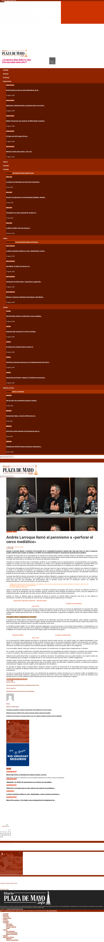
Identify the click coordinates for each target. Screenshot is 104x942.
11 (2, 833)
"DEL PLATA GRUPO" (51, 910)
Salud (7, 928)
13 (5, 833)
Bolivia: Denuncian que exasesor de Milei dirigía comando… (25, 121)
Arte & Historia (10, 246)
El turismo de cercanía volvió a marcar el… (20, 347)
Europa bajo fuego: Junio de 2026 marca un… (21, 416)
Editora (9, 547)
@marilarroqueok (42, 600)
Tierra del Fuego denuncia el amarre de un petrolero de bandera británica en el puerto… (21, 12)
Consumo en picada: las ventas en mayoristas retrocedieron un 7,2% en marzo (29, 710)
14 (7, 833)
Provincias (6, 77)
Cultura (5, 238)
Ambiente (9, 395)
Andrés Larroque (11, 679)
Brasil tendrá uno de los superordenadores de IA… (22, 90)
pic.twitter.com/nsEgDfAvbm (74, 603)
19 (4, 835)
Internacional (7, 81)
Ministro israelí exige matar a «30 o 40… (19, 151)
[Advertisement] (52, 35)
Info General (9, 925)
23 (10, 835)
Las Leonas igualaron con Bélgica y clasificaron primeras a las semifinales (18, 14)
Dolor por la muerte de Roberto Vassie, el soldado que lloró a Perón (22, 685)
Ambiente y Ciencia (8, 388)
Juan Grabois (19, 679)
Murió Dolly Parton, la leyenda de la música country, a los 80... (26, 775)
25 (2, 836)
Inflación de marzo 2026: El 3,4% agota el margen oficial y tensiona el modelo (28, 713)
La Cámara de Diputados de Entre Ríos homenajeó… (23, 182)
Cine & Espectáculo (11, 779)
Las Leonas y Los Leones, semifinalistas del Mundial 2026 (13, 8)
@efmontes (32, 600)
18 (2, 835)
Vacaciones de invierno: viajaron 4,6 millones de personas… (25, 377)
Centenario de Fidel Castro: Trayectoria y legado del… (23, 282)
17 (0, 835)
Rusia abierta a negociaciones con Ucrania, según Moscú (20, 691)
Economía (6, 165)
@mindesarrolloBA (17, 635)
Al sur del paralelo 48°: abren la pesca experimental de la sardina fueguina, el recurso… (21, 21)
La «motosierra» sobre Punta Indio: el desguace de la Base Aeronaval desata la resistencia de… (23, 18)
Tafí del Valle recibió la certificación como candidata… (24, 316)
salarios (25, 679)
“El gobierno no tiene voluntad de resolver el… (21, 213)
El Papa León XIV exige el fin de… (17, 136)
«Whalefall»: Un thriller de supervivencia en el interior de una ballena (29, 782)
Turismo (5, 307)
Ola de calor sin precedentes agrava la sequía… (21, 400)
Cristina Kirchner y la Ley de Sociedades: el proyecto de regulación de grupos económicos (22, 10)
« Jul (1, 840)
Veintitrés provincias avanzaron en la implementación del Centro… (28, 362)
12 (3, 833)
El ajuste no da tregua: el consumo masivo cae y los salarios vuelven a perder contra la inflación (34, 716)
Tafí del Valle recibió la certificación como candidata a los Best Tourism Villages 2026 (20, 6)
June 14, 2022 (35, 637)
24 (1, 836)
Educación (9, 177)
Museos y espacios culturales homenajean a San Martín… (25, 297)
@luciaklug (25, 600)
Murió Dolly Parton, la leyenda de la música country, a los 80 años (16, 3)
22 (8, 835)
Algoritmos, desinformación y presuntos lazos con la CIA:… (25, 105)
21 (7, 835)
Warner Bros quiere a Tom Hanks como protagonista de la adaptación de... (30, 800)
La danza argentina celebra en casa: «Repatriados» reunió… (25, 251)
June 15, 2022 (35, 606)
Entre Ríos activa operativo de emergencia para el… (23, 431)
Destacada (9, 531)
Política (5, 162)
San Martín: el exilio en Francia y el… (18, 266)
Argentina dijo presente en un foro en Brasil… (21, 331)
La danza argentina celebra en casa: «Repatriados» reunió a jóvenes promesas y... (33, 794)
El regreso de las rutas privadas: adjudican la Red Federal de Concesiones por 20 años (21, 23)
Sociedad (6, 169)
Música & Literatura (11, 771)
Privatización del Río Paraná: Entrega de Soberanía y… (24, 446)
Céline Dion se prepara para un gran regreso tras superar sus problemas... (30, 788)
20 (5, 835)
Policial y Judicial (11, 927)
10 (0, 833)
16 (10, 833)
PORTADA (5, 70)
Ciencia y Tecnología (12, 940)
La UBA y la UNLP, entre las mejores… (18, 228)
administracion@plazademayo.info (14, 909)
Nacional (5, 74)
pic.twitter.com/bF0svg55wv (63, 635)
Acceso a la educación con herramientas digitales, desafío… (26, 197)
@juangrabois (17, 600)
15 (8, 833)
